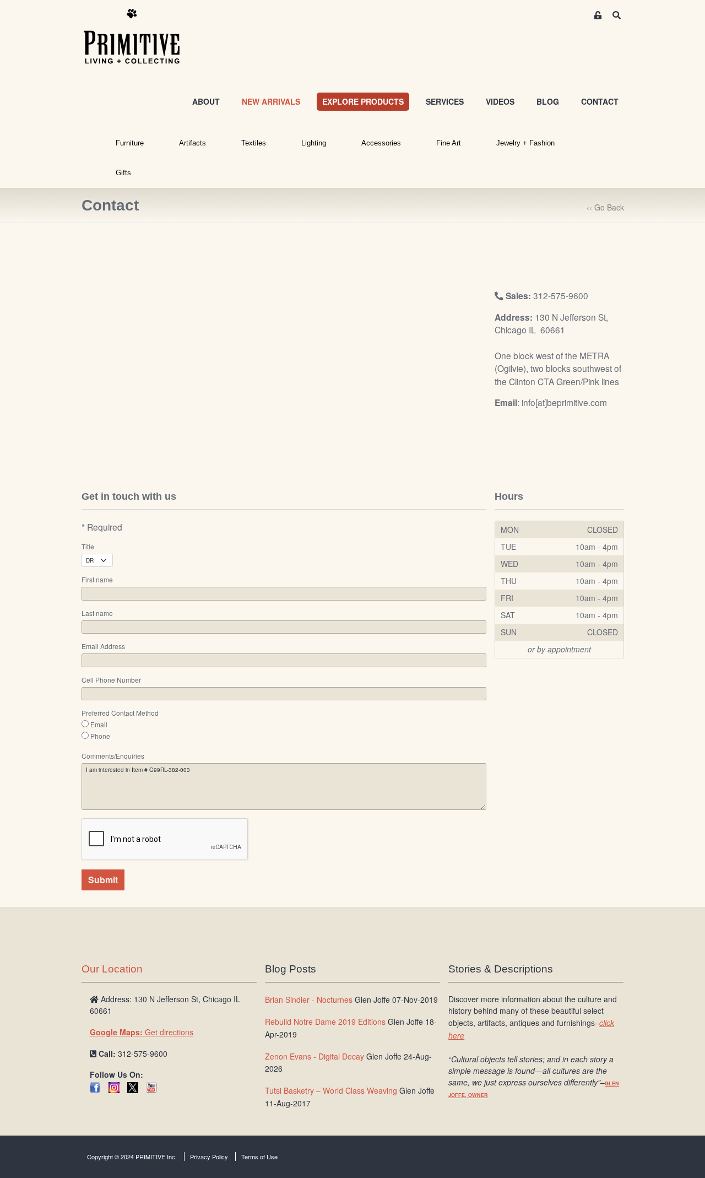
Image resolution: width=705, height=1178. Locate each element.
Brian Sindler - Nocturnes (308, 999)
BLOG (547, 101)
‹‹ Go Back (605, 207)
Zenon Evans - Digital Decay (314, 1056)
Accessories (381, 143)
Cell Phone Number (111, 680)
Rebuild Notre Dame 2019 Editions (325, 1021)
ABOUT (206, 101)
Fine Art (448, 143)
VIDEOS (500, 101)
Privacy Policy (209, 1156)
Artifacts (192, 143)
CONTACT (600, 101)
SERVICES (445, 101)
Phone (100, 736)
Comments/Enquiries (113, 756)
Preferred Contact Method (120, 713)
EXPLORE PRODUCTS (363, 101)
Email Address (103, 646)
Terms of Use (259, 1156)
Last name (97, 613)
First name (97, 579)
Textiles (253, 143)
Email (98, 724)
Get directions (141, 1031)
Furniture (130, 143)
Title (88, 546)
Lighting (313, 143)
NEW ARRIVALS (271, 101)
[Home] (140, 37)
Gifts (123, 173)
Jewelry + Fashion (525, 143)
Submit (103, 879)
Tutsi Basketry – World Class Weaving (331, 1090)
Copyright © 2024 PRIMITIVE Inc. (132, 1156)
